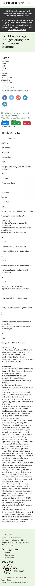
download (15, 123)
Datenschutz (10, 557)
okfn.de (8, 580)
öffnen (5, 123)
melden (26, 123)
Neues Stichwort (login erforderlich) (14, 90)
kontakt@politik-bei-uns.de (16, 578)
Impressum (9, 555)
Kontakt (8, 553)
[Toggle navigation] (29, 3)
